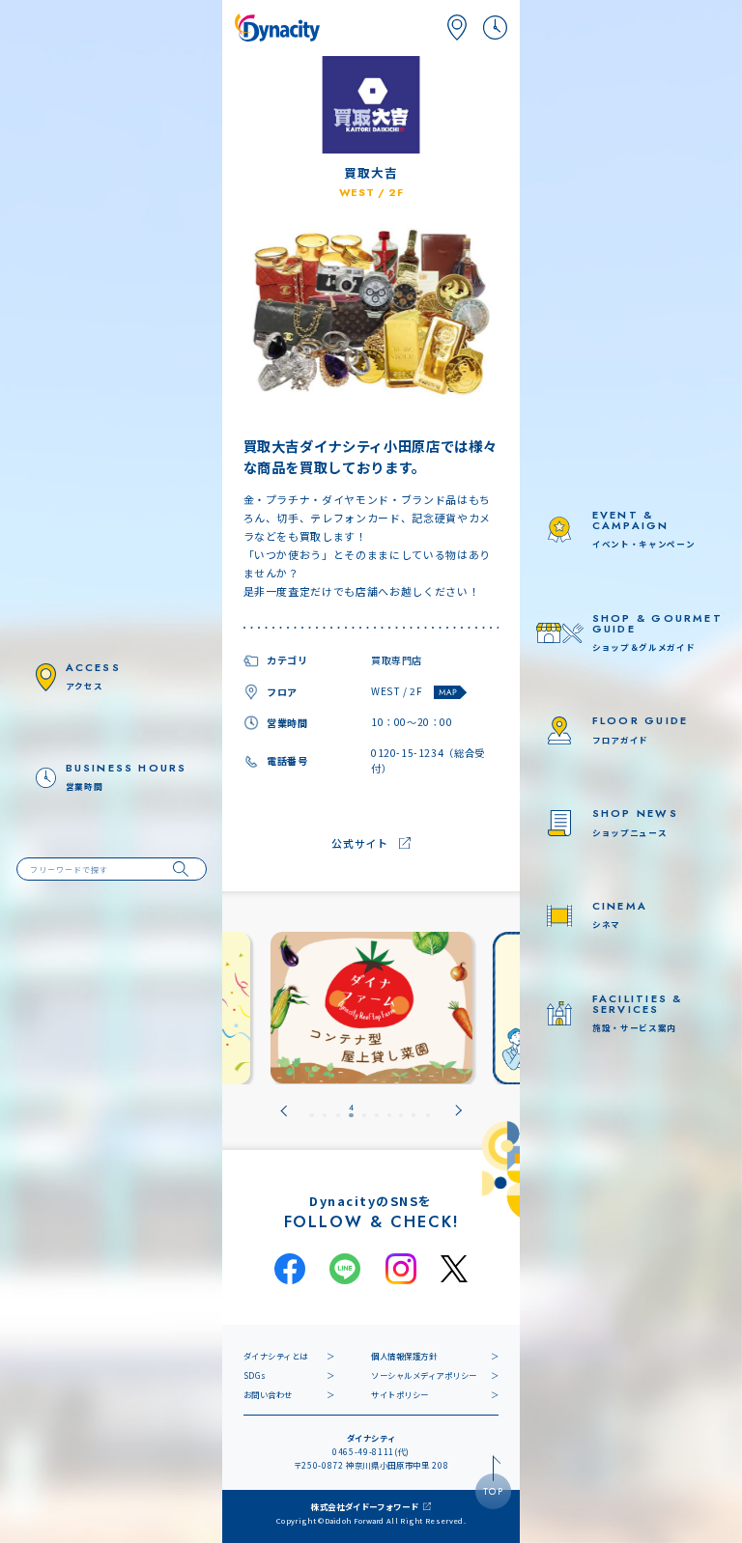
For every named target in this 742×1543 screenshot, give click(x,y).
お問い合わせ (268, 1394)
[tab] (311, 1110)
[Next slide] (458, 1110)
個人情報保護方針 (404, 1355)
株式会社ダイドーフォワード (365, 1506)
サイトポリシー (400, 1394)
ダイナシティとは (275, 1355)
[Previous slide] (283, 1110)
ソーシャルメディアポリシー (424, 1375)
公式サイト (359, 843)
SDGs (255, 1375)
